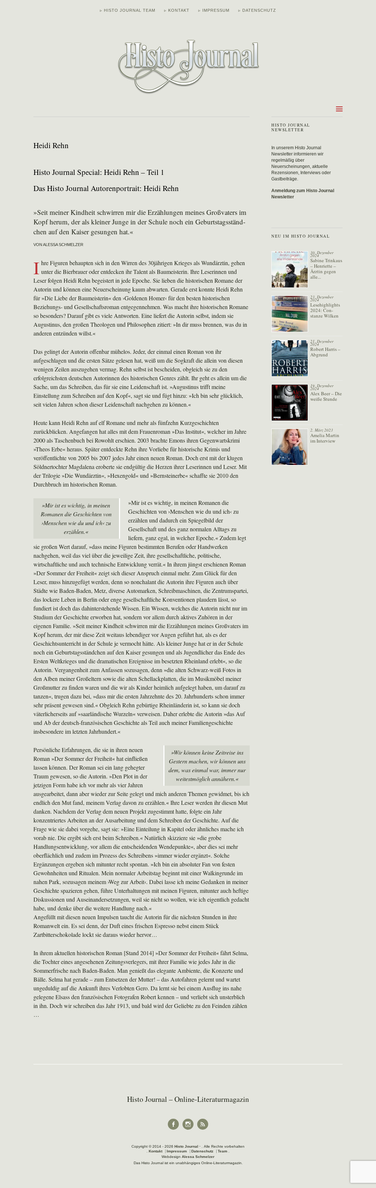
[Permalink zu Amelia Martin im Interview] (289, 447)
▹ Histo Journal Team (127, 10)
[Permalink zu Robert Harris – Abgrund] (289, 358)
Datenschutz (202, 1151)
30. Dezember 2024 (321, 254)
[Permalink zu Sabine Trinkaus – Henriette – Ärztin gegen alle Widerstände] (289, 269)
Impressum (177, 1151)
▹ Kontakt (176, 10)
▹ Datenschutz (257, 10)
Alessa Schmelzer (198, 1157)
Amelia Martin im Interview (324, 438)
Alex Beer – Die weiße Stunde (326, 396)
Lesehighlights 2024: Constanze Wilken (325, 310)
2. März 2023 (321, 430)
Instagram (188, 1129)
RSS (203, 1129)
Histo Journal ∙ (188, 1146)
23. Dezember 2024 (321, 298)
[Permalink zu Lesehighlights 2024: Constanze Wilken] (289, 314)
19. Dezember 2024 (321, 387)
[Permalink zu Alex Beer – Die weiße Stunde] (289, 402)
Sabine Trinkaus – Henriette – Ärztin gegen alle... (326, 268)
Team (222, 1151)
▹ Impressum (213, 10)
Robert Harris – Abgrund (325, 352)
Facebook (173, 1129)
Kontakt (155, 1151)
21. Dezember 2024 (321, 342)
